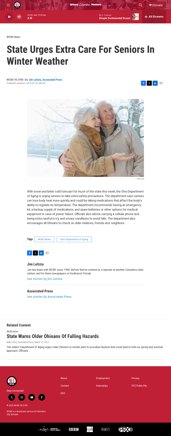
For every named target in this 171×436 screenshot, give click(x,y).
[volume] (19, 17)
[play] (9, 17)
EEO (63, 393)
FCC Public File (139, 386)
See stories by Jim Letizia (44, 279)
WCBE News (13, 37)
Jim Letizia (35, 79)
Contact (65, 386)
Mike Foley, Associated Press (20, 342)
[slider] (24, 16)
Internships (102, 386)
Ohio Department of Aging (74, 239)
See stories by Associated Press (49, 297)
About (64, 378)
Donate (157, 5)
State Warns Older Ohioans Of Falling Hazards (53, 336)
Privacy (135, 378)
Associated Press (52, 79)
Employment (103, 378)
